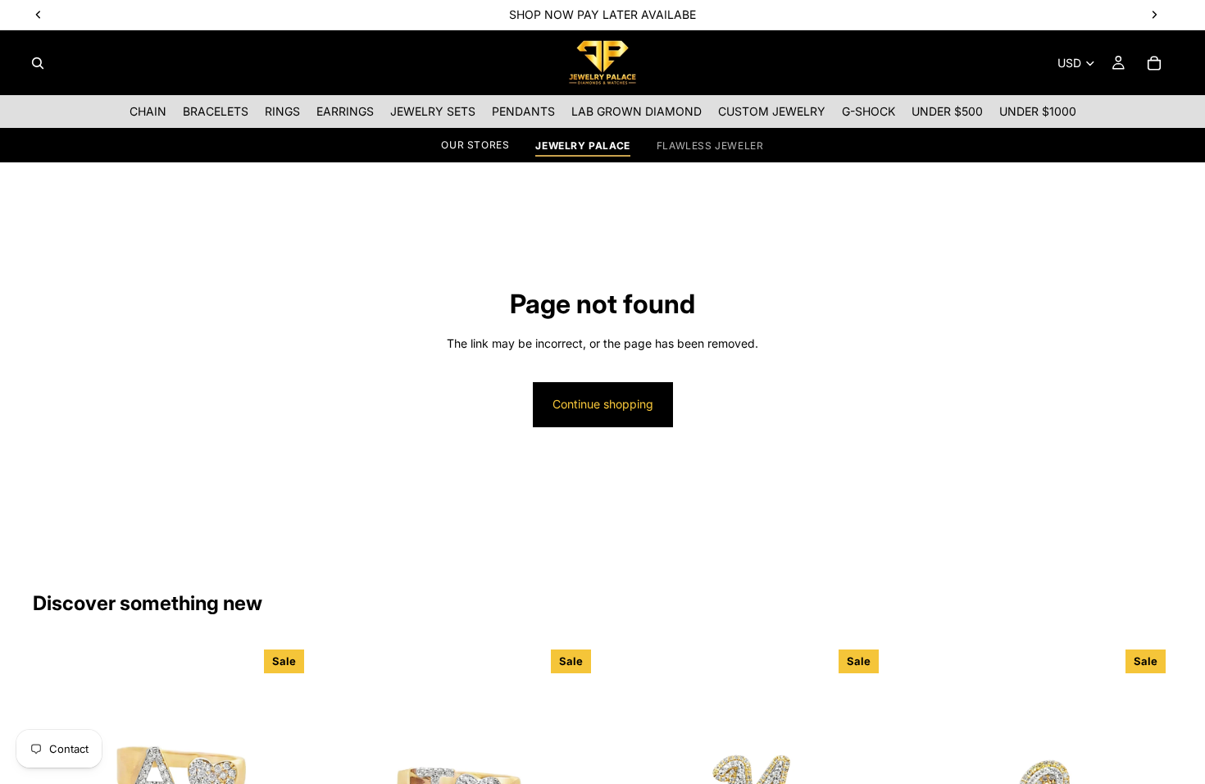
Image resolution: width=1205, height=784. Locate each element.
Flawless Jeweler (710, 145)
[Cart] (1154, 63)
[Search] (38, 63)
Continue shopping (602, 404)
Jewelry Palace (582, 145)
